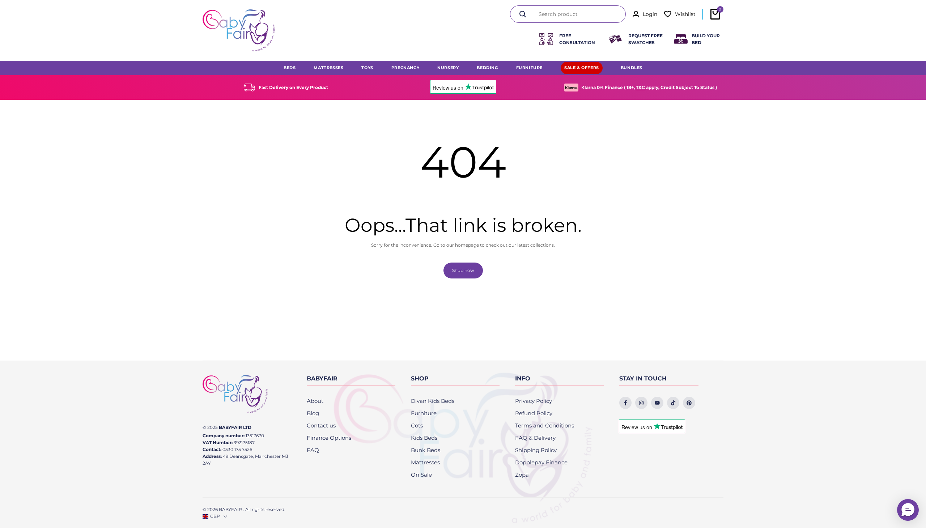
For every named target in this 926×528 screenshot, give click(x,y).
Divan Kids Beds (432, 400)
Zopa (522, 474)
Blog (313, 413)
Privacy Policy (533, 400)
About (315, 400)
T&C (640, 87)
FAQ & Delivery (535, 437)
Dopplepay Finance (541, 462)
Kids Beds (424, 437)
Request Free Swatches (645, 39)
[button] (908, 510)
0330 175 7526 (237, 449)
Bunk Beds (425, 450)
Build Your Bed (706, 39)
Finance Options (329, 437)
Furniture (424, 413)
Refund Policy (533, 413)
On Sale (421, 474)
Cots (417, 425)
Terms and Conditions (544, 425)
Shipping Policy (536, 450)
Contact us (321, 425)
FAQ (313, 450)
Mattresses (425, 462)
